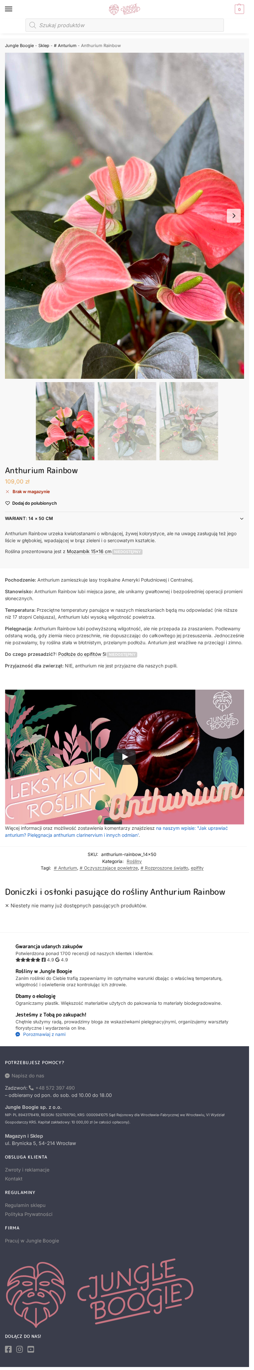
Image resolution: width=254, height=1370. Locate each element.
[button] (238, 9)
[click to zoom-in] (127, 216)
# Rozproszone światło (164, 868)
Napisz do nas (28, 1076)
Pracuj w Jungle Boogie (32, 1241)
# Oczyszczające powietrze (109, 868)
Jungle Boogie (19, 45)
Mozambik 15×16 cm (89, 551)
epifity (197, 868)
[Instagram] (19, 1349)
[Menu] (15, 9)
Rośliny (134, 861)
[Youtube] (30, 1349)
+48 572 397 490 (55, 1088)
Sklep (43, 45)
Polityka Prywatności (29, 1214)
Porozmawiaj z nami (43, 1034)
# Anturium (65, 45)
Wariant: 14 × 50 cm (29, 518)
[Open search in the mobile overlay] (124, 25)
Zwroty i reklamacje (27, 1170)
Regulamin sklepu (25, 1205)
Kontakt (13, 1179)
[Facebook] (8, 1349)
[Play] (124, 757)
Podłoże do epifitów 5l (82, 654)
